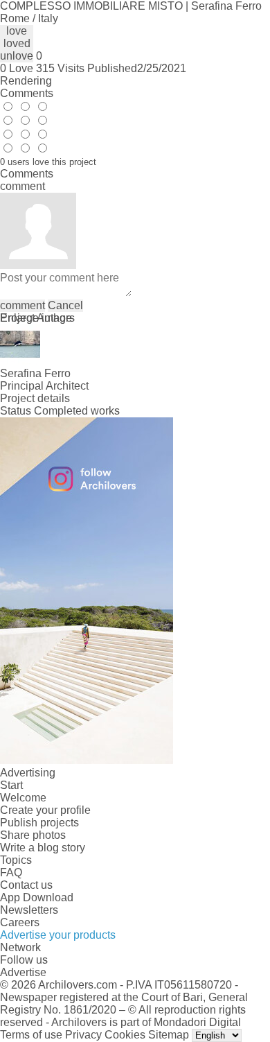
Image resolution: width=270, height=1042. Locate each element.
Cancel (65, 305)
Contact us (26, 885)
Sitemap (168, 1035)
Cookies (125, 1035)
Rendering (26, 81)
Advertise (23, 972)
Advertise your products (58, 935)
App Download (36, 897)
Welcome (23, 798)
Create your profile (45, 810)
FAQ (11, 872)
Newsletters (29, 910)
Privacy (83, 1035)
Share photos (33, 835)
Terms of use (31, 1035)
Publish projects (39, 822)
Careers (19, 922)
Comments (26, 93)
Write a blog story (42, 847)
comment (22, 305)
